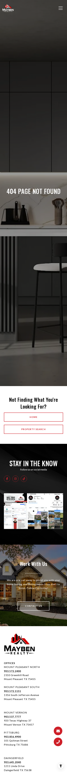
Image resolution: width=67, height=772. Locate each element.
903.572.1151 (12, 691)
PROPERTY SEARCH (33, 429)
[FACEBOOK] (7, 479)
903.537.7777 (12, 716)
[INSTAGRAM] (15, 479)
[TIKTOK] (24, 479)
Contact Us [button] (33, 606)
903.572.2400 (12, 670)
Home (33, 417)
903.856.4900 (12, 736)
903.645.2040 (12, 762)
